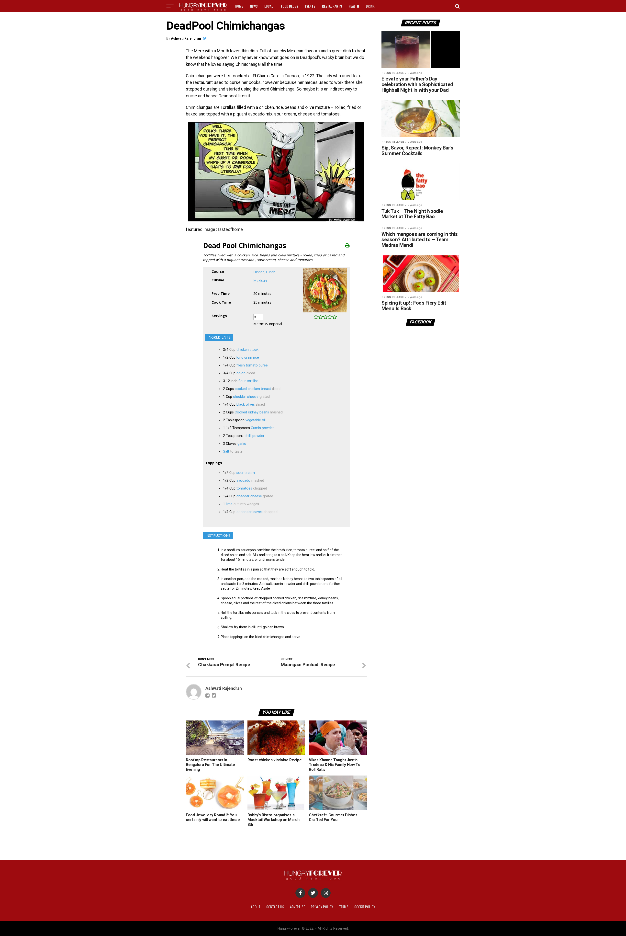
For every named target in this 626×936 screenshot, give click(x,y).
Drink (370, 6)
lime (229, 504)
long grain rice (247, 357)
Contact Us (275, 906)
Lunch (270, 272)
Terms (343, 906)
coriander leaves (249, 512)
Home (239, 6)
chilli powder (254, 436)
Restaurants (332, 6)
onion (241, 373)
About (255, 906)
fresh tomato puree (252, 365)
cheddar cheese (245, 397)
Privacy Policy (322, 906)
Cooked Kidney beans (252, 412)
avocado (243, 481)
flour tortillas (248, 381)
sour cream (245, 473)
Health (354, 6)
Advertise (297, 906)
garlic (241, 444)
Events (310, 6)
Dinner (258, 272)
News (253, 6)
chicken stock (247, 350)
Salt (226, 451)
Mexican (260, 280)
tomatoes (244, 488)
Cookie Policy (364, 906)
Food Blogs (289, 6)
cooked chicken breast (253, 389)
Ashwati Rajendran (186, 38)
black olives (245, 404)
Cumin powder (262, 428)
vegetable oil (256, 420)
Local (268, 6)
